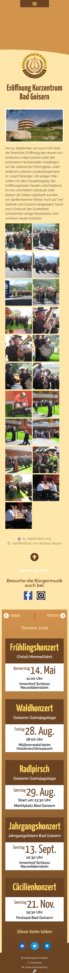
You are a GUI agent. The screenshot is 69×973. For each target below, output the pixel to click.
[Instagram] (41, 595)
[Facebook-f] (28, 595)
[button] (34, 3)
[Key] (34, 971)
